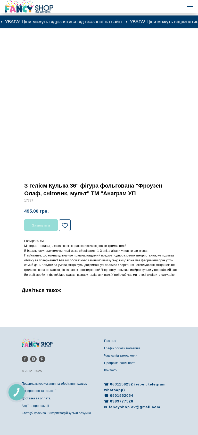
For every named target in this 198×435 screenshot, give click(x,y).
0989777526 (121, 401)
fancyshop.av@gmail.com (134, 407)
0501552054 (121, 395)
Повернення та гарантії (39, 391)
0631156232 (122, 384)
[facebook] (25, 359)
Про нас (110, 341)
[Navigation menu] (190, 6)
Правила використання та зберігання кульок (54, 383)
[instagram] (33, 359)
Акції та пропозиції (35, 406)
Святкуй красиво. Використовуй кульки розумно (56, 413)
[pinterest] (42, 359)
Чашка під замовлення (120, 355)
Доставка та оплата (36, 398)
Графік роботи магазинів (122, 348)
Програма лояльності (120, 363)
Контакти (111, 370)
